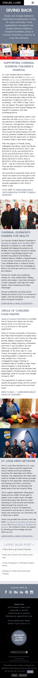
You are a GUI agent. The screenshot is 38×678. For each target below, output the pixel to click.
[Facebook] (6, 592)
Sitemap (12, 661)
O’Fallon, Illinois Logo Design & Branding (16, 549)
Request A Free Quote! (19, 637)
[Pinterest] (26, 592)
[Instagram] (31, 592)
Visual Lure (29, 77)
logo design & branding (15, 522)
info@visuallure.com (21, 623)
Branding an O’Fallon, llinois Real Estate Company (16, 572)
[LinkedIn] (21, 592)
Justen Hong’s (15, 80)
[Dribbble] (10, 592)
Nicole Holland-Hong (26, 119)
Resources (25, 661)
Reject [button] (14, 675)
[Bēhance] (16, 592)
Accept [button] (30, 671)
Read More (23, 675)
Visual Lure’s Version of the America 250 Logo (17, 556)
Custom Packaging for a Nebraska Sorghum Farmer (18, 564)
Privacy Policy (18, 661)
